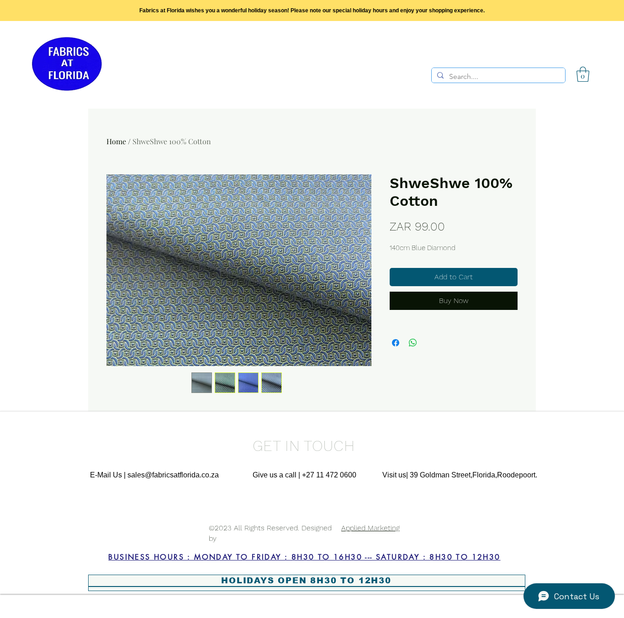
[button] (582, 74)
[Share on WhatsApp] (412, 342)
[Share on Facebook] (395, 342)
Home (116, 141)
